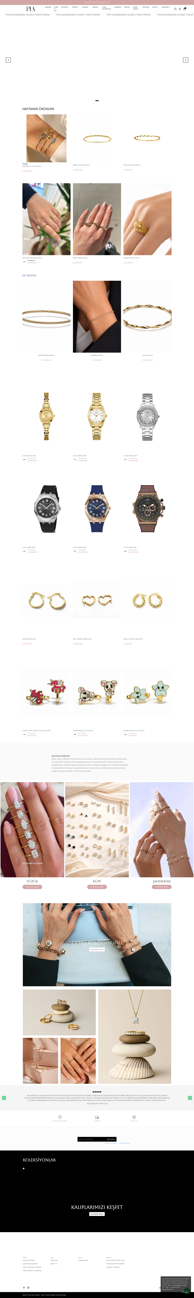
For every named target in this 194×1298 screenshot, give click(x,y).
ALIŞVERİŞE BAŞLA (97, 949)
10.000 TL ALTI (56, 8)
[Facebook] (24, 1288)
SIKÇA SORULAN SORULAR (32, 1267)
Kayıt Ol (54, 1264)
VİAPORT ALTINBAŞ (113, 1267)
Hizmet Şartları (124, 1143)
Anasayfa (48, 7)
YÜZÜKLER (64, 7)
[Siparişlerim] (180, 9)
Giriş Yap (54, 1260)
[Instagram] (28, 1288)
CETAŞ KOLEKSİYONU (106, 8)
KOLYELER (85, 7)
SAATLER (154, 7)
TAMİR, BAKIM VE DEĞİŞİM (32, 1270)
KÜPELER (74, 7)
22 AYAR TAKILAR (135, 8)
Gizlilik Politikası (110, 1143)
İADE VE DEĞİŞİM (29, 1260)
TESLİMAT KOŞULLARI (30, 1264)
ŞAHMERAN (117, 7)
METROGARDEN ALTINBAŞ (115, 1264)
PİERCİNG (127, 7)
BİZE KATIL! (111, 1139)
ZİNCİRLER (146, 7)
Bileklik (95, 7)
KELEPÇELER (165, 7)
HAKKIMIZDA (83, 1260)
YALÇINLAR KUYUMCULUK (115, 1260)
